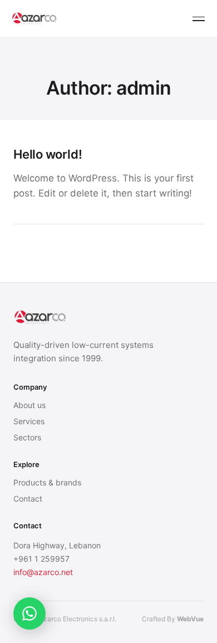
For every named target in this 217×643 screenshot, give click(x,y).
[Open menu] (198, 19)
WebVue (190, 619)
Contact (27, 498)
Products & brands (47, 482)
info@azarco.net (43, 572)
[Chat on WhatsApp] (29, 613)
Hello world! (47, 154)
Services (29, 421)
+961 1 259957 (41, 558)
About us (29, 405)
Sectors (27, 437)
